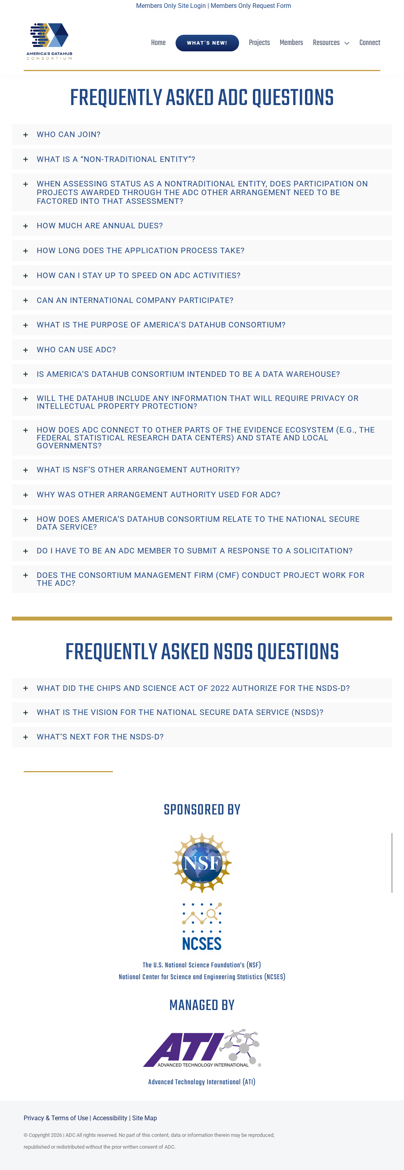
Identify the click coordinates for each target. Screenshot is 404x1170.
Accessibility (110, 1118)
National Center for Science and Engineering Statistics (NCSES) (202, 977)
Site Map (144, 1118)
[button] (202, 134)
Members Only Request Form (251, 5)
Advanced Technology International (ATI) (202, 1082)
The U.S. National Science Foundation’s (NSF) (202, 965)
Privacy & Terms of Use (56, 1118)
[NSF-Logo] (202, 836)
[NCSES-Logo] (202, 899)
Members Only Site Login (171, 5)
